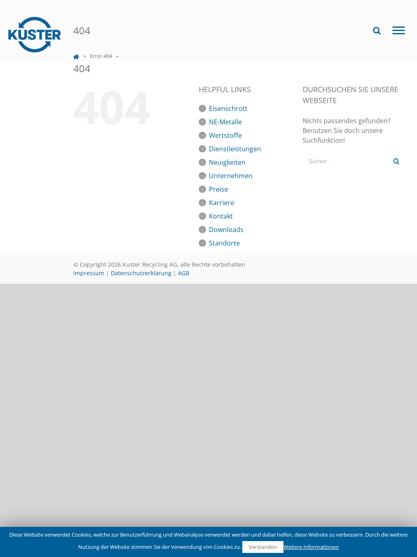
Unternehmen (230, 175)
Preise (218, 189)
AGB (183, 273)
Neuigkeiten (227, 162)
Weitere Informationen (311, 546)
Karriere (221, 202)
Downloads (226, 229)
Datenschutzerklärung (141, 273)
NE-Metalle (225, 121)
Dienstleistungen (235, 148)
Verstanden (263, 546)
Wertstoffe (225, 135)
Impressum (88, 273)
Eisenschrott (228, 108)
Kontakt (221, 216)
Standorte (224, 243)
